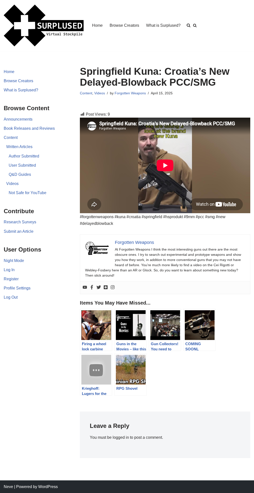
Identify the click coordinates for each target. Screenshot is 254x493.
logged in (121, 437)
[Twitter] (98, 287)
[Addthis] (105, 287)
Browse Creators (124, 25)
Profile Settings (17, 288)
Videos (12, 184)
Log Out (11, 297)
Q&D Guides (20, 174)
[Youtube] (85, 287)
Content (11, 137)
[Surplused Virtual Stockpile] (44, 25)
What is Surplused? (163, 25)
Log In (9, 270)
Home (97, 25)
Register (11, 279)
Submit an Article (18, 231)
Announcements (18, 119)
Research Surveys (20, 222)
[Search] (195, 25)
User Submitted (22, 165)
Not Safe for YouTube (27, 193)
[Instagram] (112, 287)
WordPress (48, 487)
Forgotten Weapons (130, 93)
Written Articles (19, 147)
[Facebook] (92, 287)
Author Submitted (24, 156)
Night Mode (14, 261)
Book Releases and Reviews (29, 128)
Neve (8, 487)
